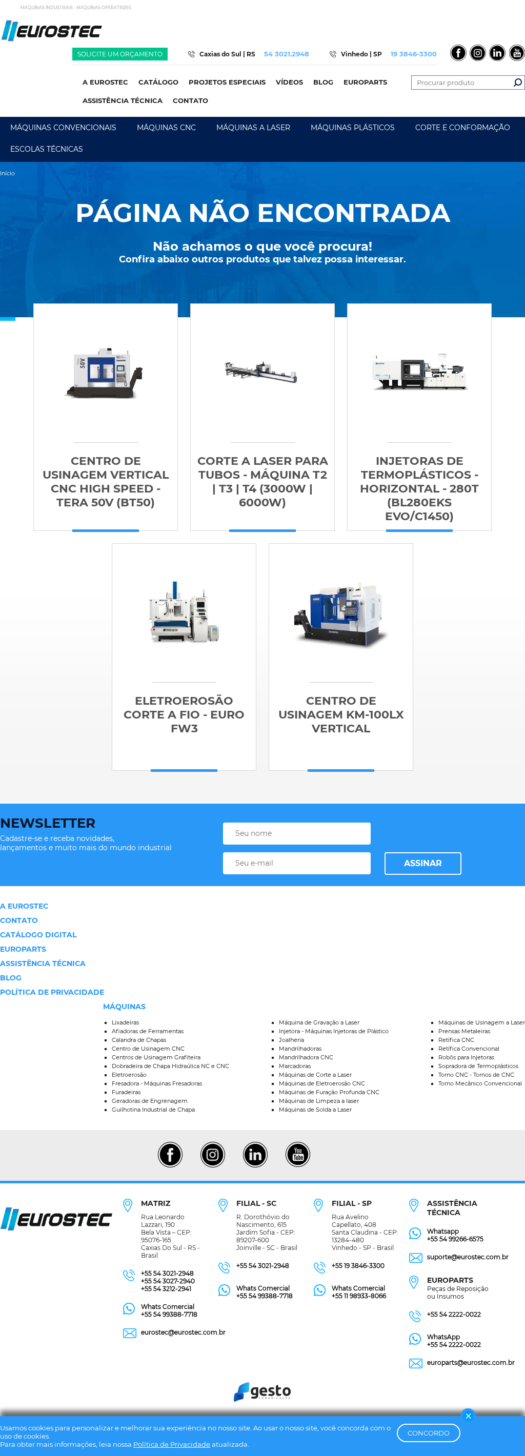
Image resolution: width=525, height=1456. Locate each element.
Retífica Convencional (468, 1048)
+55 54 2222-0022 (454, 1314)
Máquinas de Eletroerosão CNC (322, 1083)
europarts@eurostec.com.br (471, 1362)
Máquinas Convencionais (63, 127)
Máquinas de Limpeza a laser (319, 1100)
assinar (423, 863)
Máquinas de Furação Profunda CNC (329, 1092)
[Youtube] (298, 1166)
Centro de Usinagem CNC (148, 1048)
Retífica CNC (456, 1039)
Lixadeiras (125, 1022)
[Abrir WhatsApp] (499, 1430)
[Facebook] (170, 1166)
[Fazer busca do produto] (517, 82)
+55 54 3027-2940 (168, 1281)
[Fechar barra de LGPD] (468, 1416)
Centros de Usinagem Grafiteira (156, 1057)
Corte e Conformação (462, 127)
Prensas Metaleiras (464, 1031)
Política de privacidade (52, 992)
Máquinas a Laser (253, 127)
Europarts (23, 949)
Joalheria (291, 1039)
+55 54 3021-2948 (167, 1273)
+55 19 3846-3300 (358, 1265)
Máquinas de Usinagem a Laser (481, 1022)
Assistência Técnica (43, 963)
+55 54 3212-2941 (166, 1289)
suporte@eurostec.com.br (468, 1257)
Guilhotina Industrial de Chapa (153, 1109)
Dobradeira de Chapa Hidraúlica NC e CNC (170, 1066)
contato (19, 920)
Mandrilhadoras (300, 1048)
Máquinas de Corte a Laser (315, 1074)
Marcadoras (295, 1066)
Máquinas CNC (166, 127)
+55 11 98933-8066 (359, 1296)
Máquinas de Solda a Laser (315, 1109)
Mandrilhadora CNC (306, 1057)
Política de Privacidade (171, 1444)
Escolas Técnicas (46, 149)
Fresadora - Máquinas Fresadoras (157, 1083)
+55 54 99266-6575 (455, 1239)
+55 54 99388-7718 (169, 1314)
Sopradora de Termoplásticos (478, 1066)
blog (11, 977)
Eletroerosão (129, 1074)
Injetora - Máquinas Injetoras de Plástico (334, 1031)
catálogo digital (38, 934)
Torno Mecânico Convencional (480, 1083)
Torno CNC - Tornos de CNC (476, 1074)
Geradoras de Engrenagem (150, 1100)
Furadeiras (126, 1092)
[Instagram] (212, 1166)
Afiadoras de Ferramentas (148, 1031)
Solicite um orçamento (120, 54)
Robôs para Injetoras (466, 1057)
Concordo (429, 1433)
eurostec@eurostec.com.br (183, 1332)
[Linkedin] (255, 1166)
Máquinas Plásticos (353, 127)
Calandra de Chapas (139, 1039)
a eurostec (24, 906)
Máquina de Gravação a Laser (319, 1022)
